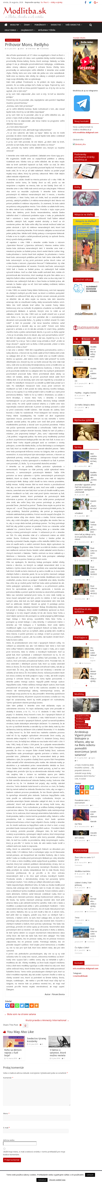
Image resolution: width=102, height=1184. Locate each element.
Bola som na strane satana (20, 1014)
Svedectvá (56, 25)
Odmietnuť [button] (42, 1180)
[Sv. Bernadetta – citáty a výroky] (81, 895)
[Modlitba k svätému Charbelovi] (81, 367)
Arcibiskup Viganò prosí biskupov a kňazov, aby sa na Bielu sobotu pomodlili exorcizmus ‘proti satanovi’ (86, 743)
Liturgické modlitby (82, 716)
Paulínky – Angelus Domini (85, 393)
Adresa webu (8, 1140)
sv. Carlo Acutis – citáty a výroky (93, 676)
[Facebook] (7, 1005)
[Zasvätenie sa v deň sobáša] (81, 832)
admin (22, 49)
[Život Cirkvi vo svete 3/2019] (81, 928)
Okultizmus (10, 30)
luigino (92, 758)
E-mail (6, 1127)
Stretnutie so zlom (12, 40)
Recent (87, 339)
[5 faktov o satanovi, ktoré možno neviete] (59, 1037)
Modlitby (14, 25)
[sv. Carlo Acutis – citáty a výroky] (81, 671)
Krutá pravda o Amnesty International (47, 1020)
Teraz (77, 917)
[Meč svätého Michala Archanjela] (81, 452)
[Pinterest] (12, 1005)
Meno (6, 1113)
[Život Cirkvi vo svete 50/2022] (81, 566)
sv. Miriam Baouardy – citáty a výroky (56, 2)
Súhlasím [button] (90, 1175)
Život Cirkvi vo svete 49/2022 (93, 590)
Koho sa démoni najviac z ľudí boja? (13, 1052)
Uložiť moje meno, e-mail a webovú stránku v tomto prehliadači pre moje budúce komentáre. (34, 1153)
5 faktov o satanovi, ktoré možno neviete (58, 1052)
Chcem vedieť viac (57, 1180)
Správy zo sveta (81, 724)
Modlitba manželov (82, 871)
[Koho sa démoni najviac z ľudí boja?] (14, 1037)
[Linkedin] (27, 1005)
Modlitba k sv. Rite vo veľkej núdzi (93, 352)
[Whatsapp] (17, 1005)
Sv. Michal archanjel (83, 727)
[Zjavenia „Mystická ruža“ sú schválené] (81, 500)
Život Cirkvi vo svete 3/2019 (93, 932)
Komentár (8, 1077)
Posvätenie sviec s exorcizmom (82, 801)
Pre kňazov (80, 721)
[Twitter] (22, 1005)
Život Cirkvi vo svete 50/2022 (93, 570)
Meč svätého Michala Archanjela (93, 459)
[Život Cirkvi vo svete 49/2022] (81, 585)
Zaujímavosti (27, 30)
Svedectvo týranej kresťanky (36, 1040)
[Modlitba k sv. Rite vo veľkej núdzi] (81, 345)
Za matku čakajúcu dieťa (85, 405)
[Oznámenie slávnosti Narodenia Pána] (81, 810)
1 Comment (91, 942)
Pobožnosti (40, 25)
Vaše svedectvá (73, 25)
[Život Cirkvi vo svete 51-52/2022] (81, 547)
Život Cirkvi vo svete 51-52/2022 (93, 553)
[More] (36, 1005)
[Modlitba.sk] (6, 24)
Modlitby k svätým (82, 719)
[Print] (31, 1005)
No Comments (91, 912)
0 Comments (44, 49)
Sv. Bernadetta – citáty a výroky (93, 901)
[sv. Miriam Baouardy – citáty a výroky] (81, 648)
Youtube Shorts (79, 38)
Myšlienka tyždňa (46, 30)
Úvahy (27, 25)
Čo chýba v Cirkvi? (82, 947)
